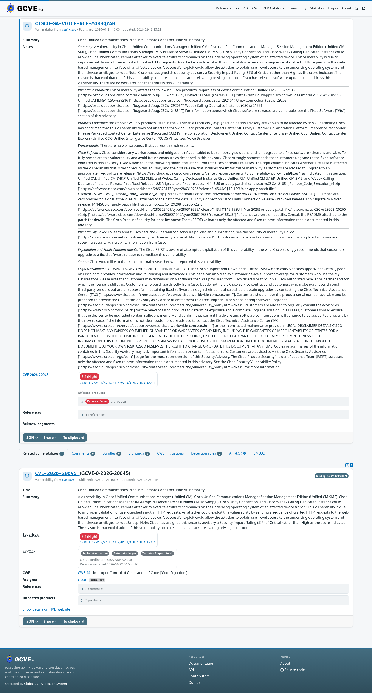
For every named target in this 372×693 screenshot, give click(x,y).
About (346, 8)
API (191, 669)
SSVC (27, 551)
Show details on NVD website (46, 609)
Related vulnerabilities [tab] (43, 453)
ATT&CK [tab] (236, 453)
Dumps (194, 682)
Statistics (317, 8)
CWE (255, 8)
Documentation (201, 663)
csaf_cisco (69, 29)
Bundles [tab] (111, 453)
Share (49, 437)
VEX (246, 8)
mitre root (97, 580)
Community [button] (297, 8)
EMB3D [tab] (259, 453)
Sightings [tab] (138, 453)
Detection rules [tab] (205, 453)
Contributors (199, 676)
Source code (294, 669)
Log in (333, 8)
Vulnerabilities (227, 8)
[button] (356, 8)
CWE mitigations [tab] (170, 453)
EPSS (319, 476)
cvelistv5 (68, 480)
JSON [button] (30, 437)
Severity (30, 534)
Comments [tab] (83, 453)
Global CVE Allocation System (45, 684)
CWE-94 (84, 572)
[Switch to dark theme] (363, 8)
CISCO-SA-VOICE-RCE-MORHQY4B (75, 24)
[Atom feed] (347, 465)
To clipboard (73, 437)
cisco (82, 579)
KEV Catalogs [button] (273, 8)
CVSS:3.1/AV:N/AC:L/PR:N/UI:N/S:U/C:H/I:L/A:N (118, 382)
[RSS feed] (351, 465)
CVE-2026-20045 (35, 374)
